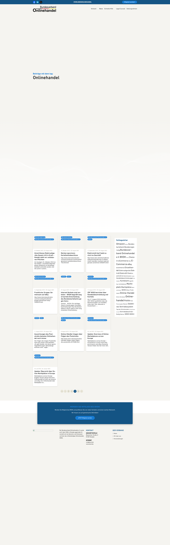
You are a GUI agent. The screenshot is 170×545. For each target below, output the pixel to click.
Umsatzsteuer (132, 326)
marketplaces (122, 301)
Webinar (122, 331)
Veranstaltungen (118, 456)
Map (117, 301)
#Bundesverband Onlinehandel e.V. (44, 256)
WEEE (127, 331)
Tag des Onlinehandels (122, 326)
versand (118, 329)
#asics (69, 293)
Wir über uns (117, 453)
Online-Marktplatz (120, 314)
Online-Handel (127, 310)
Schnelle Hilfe (108, 9)
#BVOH (90, 256)
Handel (132, 293)
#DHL (41, 335)
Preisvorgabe (119, 321)
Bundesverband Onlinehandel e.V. (125, 271)
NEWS (124, 307)
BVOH (123, 274)
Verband (93, 9)
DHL (130, 278)
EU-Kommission (126, 293)
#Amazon (90, 293)
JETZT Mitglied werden (85, 435)
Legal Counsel (120, 9)
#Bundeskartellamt (67, 254)
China (127, 274)
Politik (127, 318)
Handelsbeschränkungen (124, 295)
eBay (130, 282)
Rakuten (125, 321)
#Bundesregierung (40, 254)
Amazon (120, 261)
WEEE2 (131, 331)
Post (131, 318)
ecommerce (120, 285)
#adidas (64, 293)
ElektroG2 (123, 290)
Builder (126, 261)
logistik (131, 298)
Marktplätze (126, 304)
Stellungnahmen (132, 9)
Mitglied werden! (129, 2)
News (101, 9)
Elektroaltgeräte (124, 288)
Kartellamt (124, 298)
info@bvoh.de (90, 459)
